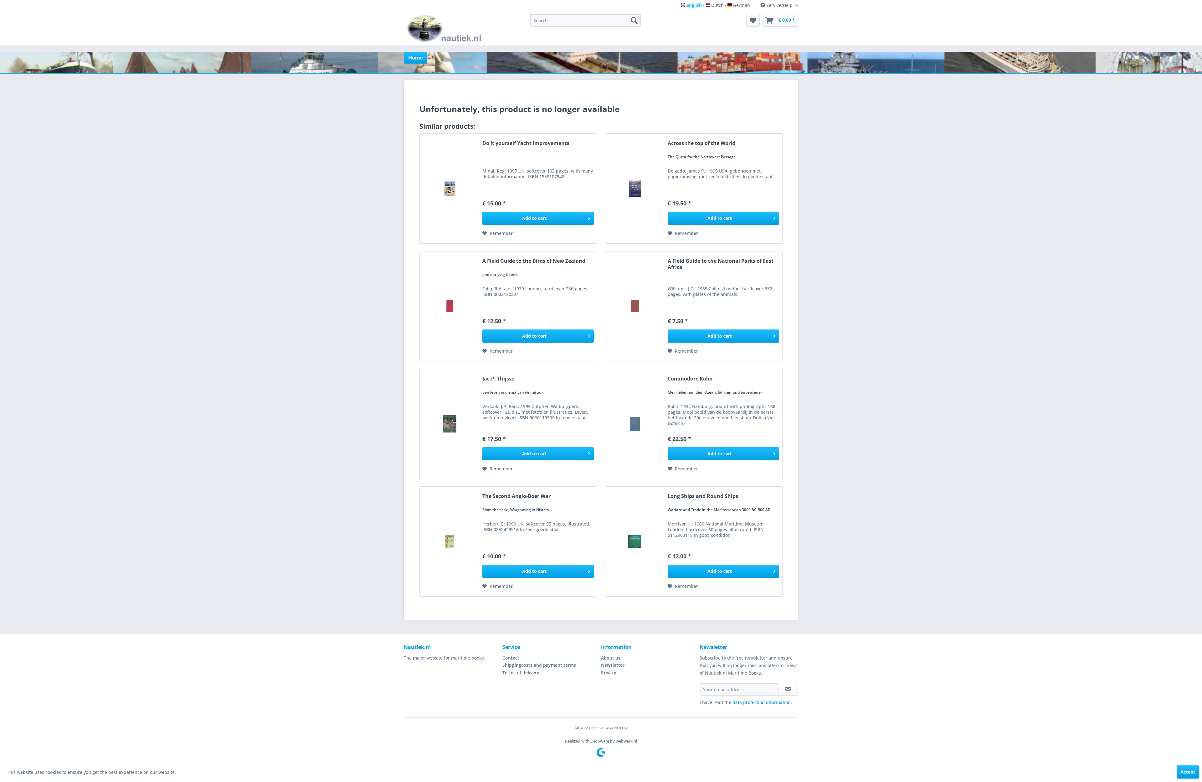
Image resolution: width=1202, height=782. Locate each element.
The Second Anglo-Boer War (516, 496)
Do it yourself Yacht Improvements (525, 143)
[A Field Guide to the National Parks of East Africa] (634, 306)
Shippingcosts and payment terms (539, 665)
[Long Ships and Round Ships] (634, 541)
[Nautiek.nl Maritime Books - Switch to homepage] (445, 28)
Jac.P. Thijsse (498, 378)
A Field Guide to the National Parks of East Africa (720, 264)
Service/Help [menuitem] (779, 5)
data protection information (761, 702)
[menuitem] (585, 20)
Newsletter (612, 665)
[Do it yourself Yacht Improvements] (449, 188)
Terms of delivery (520, 673)
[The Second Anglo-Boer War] (449, 541)
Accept (1187, 772)
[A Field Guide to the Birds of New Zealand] (449, 306)
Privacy (608, 673)
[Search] (634, 20)
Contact (510, 658)
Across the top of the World (701, 143)
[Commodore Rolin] (634, 424)
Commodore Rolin (690, 378)
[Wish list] (753, 20)
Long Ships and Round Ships (703, 496)
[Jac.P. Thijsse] (449, 424)
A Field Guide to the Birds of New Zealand (533, 261)
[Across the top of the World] (634, 188)
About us (610, 658)
